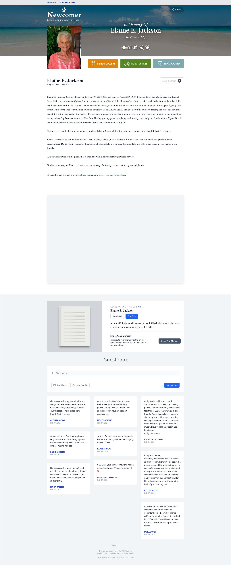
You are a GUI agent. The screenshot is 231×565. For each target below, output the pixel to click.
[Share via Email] (141, 47)
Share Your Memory (169, 341)
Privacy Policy (108, 553)
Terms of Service (123, 553)
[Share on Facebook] (124, 47)
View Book (117, 316)
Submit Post (172, 385)
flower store (119, 174)
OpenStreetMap (118, 557)
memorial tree (79, 174)
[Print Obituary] (147, 47)
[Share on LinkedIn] (135, 47)
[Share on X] (130, 47)
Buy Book (132, 316)
